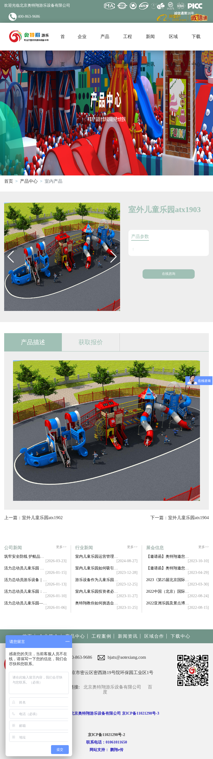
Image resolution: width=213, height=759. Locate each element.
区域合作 (154, 636)
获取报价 (90, 342)
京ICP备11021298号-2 (106, 735)
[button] (10, 257)
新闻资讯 (128, 636)
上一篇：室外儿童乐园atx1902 (33, 517)
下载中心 (181, 636)
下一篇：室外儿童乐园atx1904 (179, 517)
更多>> (61, 547)
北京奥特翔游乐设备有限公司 (112, 687)
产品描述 (33, 342)
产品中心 (29, 181)
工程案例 (101, 636)
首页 (8, 181)
